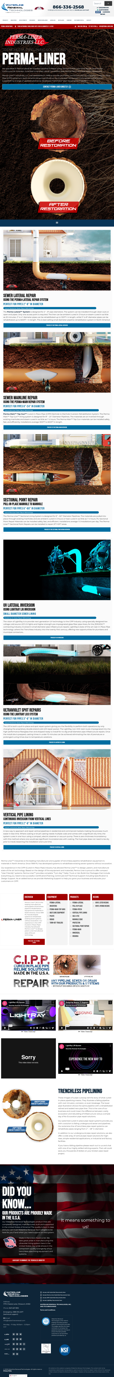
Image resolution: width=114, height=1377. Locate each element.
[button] (57, 222)
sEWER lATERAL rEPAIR (19, 295)
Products (74, 897)
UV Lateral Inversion (19, 605)
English (14, 1375)
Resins (96, 897)
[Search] (108, 3)
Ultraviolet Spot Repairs (22, 710)
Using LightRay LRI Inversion (19, 609)
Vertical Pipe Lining (18, 815)
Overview (29, 897)
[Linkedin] (17, 1334)
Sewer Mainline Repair (20, 398)
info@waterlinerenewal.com (14, 1321)
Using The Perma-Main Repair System (24, 402)
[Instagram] (24, 1344)
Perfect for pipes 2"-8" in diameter (23, 304)
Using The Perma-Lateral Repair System (25, 300)
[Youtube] (20, 1334)
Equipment (52, 897)
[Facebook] (13, 1334)
